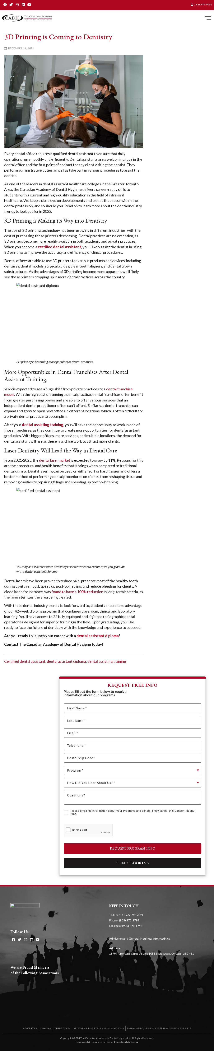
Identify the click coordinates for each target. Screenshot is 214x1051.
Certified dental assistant (24, 661)
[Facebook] (5, 4)
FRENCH (117, 1028)
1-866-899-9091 (132, 915)
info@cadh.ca (161, 938)
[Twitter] (11, 4)
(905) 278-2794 (129, 920)
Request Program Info (132, 848)
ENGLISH (105, 1028)
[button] (207, 18)
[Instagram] (17, 4)
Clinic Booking (133, 863)
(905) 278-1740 (132, 925)
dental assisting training (106, 661)
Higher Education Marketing (122, 1041)
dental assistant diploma (66, 661)
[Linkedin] (23, 4)
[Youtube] (29, 4)
